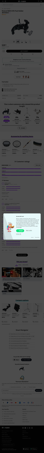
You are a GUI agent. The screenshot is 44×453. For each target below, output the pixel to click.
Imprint (32, 237)
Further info (18, 234)
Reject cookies (29, 230)
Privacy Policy (37, 237)
